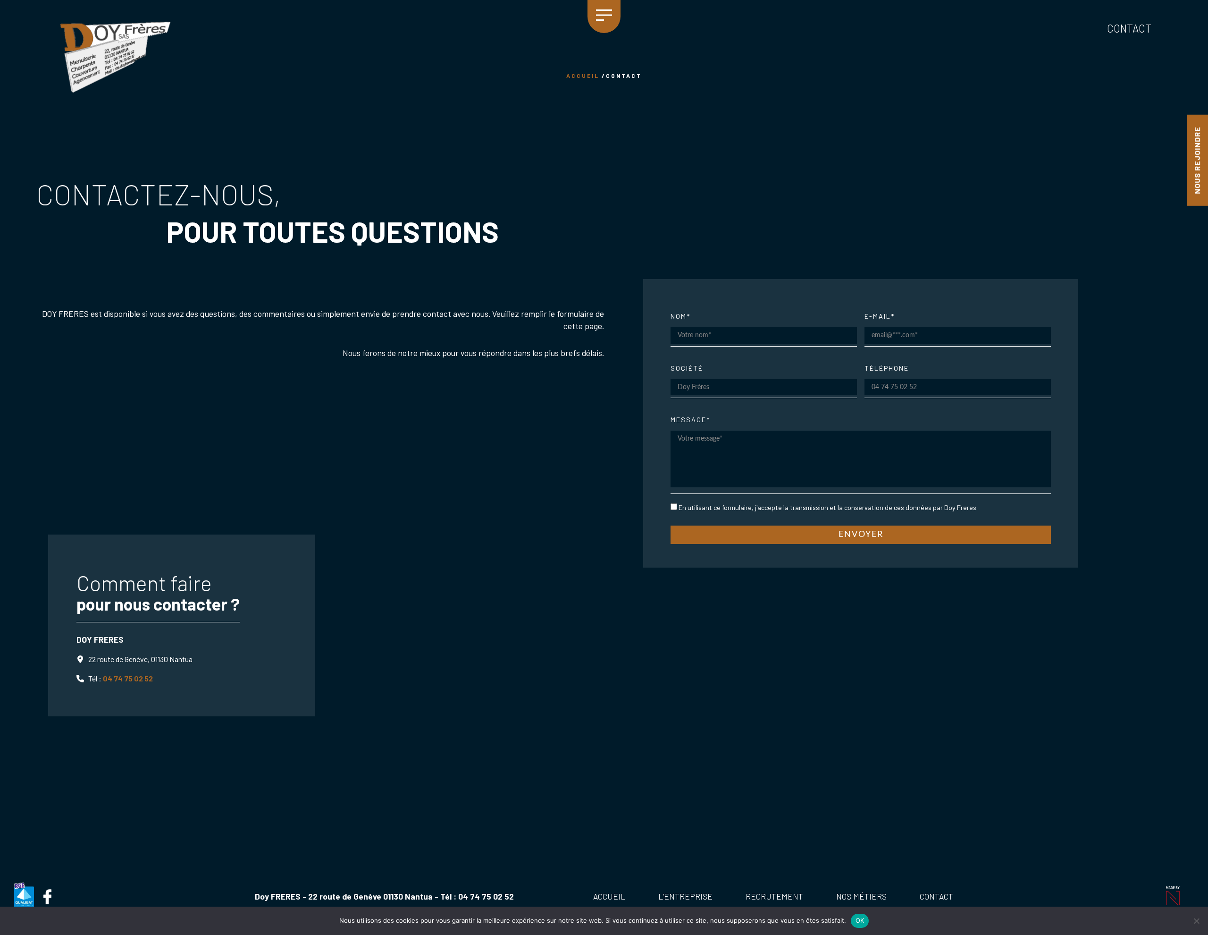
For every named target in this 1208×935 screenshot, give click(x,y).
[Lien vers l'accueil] (116, 57)
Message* (690, 420)
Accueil (609, 896)
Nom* (680, 316)
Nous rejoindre (1196, 160)
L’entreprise (685, 896)
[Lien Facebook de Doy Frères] (47, 896)
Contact (1129, 29)
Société (687, 368)
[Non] (1196, 921)
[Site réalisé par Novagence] (1172, 895)
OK (860, 920)
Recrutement (774, 896)
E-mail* (879, 316)
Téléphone (886, 368)
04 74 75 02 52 (128, 678)
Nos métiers (861, 896)
